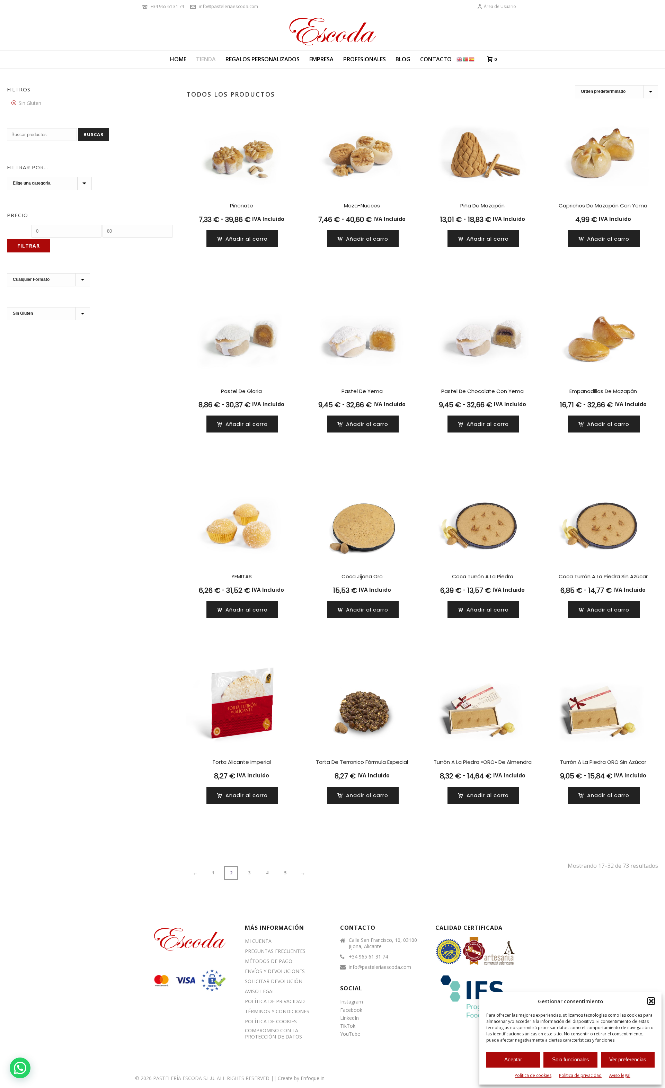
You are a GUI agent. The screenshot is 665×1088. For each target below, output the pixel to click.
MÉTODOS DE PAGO (268, 961)
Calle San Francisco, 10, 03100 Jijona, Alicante (383, 943)
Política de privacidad (580, 1075)
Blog (403, 59)
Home (178, 59)
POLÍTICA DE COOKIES (271, 1021)
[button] (651, 1001)
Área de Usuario (500, 6)
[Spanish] (472, 59)
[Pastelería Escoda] (332, 31)
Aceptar (513, 1059)
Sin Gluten (30, 103)
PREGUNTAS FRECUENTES (275, 951)
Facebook (351, 1010)
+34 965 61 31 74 (167, 6)
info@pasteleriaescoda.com (228, 6)
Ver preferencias (627, 1059)
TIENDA (206, 59)
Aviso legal (619, 1075)
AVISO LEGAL (260, 991)
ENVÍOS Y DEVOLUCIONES (275, 971)
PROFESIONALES (364, 59)
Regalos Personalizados (262, 59)
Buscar (93, 134)
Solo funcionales (570, 1059)
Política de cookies (533, 1075)
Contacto (436, 59)
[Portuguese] (466, 59)
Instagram (351, 1001)
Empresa (321, 59)
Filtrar (28, 245)
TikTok (347, 1026)
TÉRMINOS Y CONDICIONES (277, 1011)
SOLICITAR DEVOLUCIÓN (273, 981)
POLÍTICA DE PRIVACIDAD (275, 1001)
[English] (459, 59)
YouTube (350, 1034)
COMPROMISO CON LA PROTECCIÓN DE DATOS (273, 1033)
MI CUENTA (258, 941)
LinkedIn (349, 1018)
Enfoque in (313, 1078)
